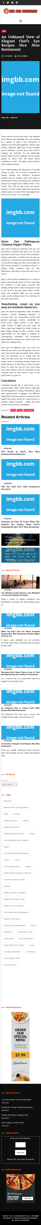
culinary (26, 820)
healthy (28, 866)
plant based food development (16, 912)
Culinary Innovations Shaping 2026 (14, 1115)
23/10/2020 (8, 741)
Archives (4, 780)
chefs (13, 410)
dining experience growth (14, 833)
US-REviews (31, 952)
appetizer (7, 801)
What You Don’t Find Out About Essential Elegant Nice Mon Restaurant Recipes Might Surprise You (20, 633)
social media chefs (26, 938)
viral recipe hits (10, 965)
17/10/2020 (8, 628)
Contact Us (7, 1216)
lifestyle (7, 886)
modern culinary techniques (15, 892)
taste (31, 945)
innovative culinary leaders (14, 879)
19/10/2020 (8, 669)
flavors (6, 860)
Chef (4, 31)
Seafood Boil (8, 938)
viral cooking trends (12, 958)
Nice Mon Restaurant (26, 1159)
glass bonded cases (12, 866)
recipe (19, 410)
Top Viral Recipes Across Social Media (16, 1099)
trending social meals (12, 952)
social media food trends (14, 945)
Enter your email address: (20, 1138)
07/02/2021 (8, 519)
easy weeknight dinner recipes (16, 840)
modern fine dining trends (14, 899)
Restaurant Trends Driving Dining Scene (17, 1107)
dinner (32, 833)
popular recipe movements (15, 925)
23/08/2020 (8, 483)
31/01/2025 (8, 590)
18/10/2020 (8, 705)
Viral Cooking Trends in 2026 (12, 1122)
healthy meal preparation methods (17, 873)
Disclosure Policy (22, 1216)
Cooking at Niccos (11, 820)
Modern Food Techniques (14, 906)
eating (6, 847)
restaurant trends (25, 932)
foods (17, 860)
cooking (16, 814)
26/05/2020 (8, 448)
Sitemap (35, 1216)
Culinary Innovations (11, 827)
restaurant (28, 410)
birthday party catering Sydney (16, 807)
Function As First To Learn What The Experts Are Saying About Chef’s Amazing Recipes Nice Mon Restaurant (20, 524)
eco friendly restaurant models (16, 853)
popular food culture (12, 919)
